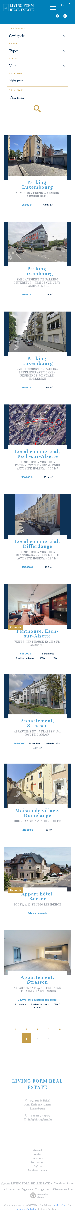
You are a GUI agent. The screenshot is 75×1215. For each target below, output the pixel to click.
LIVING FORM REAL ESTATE (37, 1084)
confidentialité (58, 1205)
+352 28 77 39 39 (39, 1115)
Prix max (16, 90)
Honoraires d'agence (18, 1189)
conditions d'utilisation (26, 1209)
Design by (42, 1195)
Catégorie (17, 29)
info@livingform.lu (40, 1119)
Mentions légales (64, 1183)
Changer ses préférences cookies (54, 1189)
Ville (13, 59)
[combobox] (37, 36)
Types (13, 44)
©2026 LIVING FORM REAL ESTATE (25, 1183)
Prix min (15, 74)
